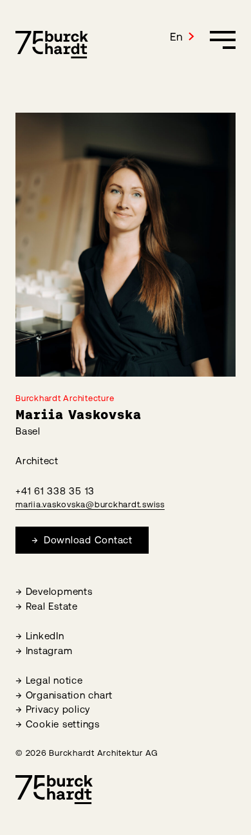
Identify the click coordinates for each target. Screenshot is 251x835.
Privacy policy (58, 709)
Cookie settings (63, 723)
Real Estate (52, 606)
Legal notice (54, 680)
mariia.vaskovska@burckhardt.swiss (90, 504)
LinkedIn (45, 635)
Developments (59, 591)
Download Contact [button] (87, 539)
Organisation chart (69, 695)
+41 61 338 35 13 (55, 490)
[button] (182, 36)
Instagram (49, 650)
